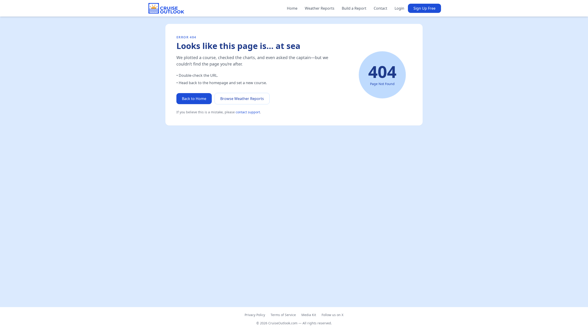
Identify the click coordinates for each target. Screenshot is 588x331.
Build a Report (354, 8)
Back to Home (194, 98)
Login (399, 8)
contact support (248, 112)
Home (292, 8)
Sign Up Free (424, 8)
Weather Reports (319, 8)
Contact (380, 8)
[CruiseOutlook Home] (166, 8)
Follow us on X (332, 315)
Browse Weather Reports (242, 98)
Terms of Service (283, 315)
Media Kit (308, 315)
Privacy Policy (255, 315)
